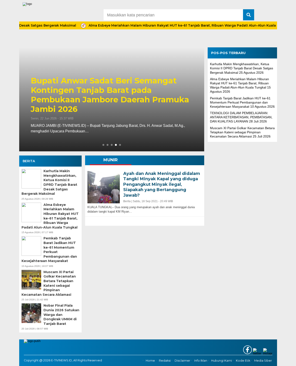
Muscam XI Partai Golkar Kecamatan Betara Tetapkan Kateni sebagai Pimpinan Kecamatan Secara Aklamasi (49, 283)
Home (150, 360)
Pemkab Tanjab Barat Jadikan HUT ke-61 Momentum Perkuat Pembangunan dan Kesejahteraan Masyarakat (49, 249)
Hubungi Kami (221, 360)
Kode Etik (243, 360)
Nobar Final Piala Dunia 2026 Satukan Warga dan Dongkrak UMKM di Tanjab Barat (61, 314)
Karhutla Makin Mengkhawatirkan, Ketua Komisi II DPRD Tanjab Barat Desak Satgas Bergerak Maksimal (49, 182)
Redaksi (165, 360)
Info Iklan (200, 360)
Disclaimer (182, 360)
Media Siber (263, 360)
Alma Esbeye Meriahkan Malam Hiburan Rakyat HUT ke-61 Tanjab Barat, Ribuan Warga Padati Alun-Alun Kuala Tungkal (182, 25)
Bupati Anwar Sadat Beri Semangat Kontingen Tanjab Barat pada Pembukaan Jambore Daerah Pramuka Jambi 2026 (110, 95)
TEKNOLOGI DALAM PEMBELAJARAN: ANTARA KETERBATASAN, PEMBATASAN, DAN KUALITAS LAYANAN (241, 117)
